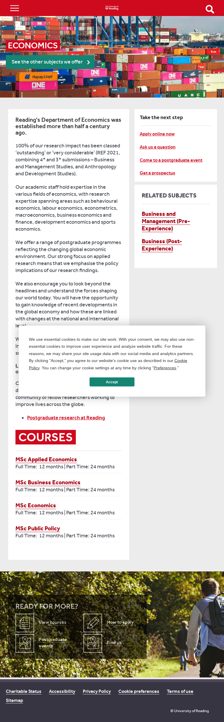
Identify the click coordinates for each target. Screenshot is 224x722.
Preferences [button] (165, 367)
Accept (112, 382)
